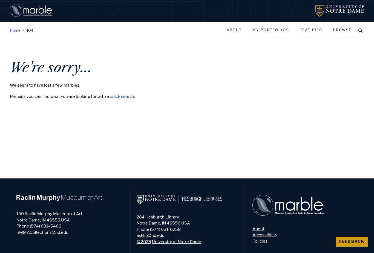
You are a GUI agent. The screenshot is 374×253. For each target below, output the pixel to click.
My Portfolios (270, 30)
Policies (259, 241)
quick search (122, 96)
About (234, 30)
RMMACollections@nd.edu (42, 232)
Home (15, 30)
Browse (342, 30)
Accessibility (264, 234)
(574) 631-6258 (165, 229)
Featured (311, 30)
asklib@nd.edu (151, 235)
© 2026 (144, 241)
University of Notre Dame (176, 241)
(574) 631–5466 (45, 226)
